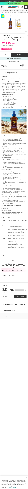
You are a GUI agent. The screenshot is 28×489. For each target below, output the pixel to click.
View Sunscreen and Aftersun (13, 305)
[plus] (8, 55)
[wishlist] (14, 40)
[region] (14, 482)
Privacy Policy (12, 487)
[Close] (26, 478)
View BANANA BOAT (8, 310)
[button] (26, 7)
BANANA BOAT (5, 36)
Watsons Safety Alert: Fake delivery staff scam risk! (13, 10)
